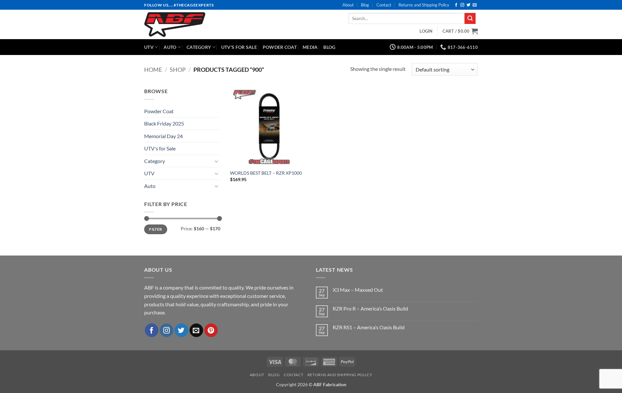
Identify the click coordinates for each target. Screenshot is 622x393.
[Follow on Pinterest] (211, 330)
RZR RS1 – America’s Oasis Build (369, 327)
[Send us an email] (475, 5)
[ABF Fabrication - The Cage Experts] (195, 24)
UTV (149, 47)
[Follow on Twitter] (468, 5)
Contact (383, 4)
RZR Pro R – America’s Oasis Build (370, 308)
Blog (365, 4)
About (348, 4)
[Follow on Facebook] (456, 5)
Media (310, 47)
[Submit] (470, 18)
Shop (178, 69)
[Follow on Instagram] (462, 5)
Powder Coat (280, 47)
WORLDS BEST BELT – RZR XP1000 (266, 173)
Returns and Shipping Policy (423, 4)
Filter (155, 229)
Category (199, 47)
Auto (170, 47)
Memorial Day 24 (163, 136)
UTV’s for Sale (239, 47)
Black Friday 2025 (164, 123)
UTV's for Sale (160, 148)
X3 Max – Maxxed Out (358, 290)
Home (153, 69)
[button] (426, 31)
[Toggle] (216, 161)
